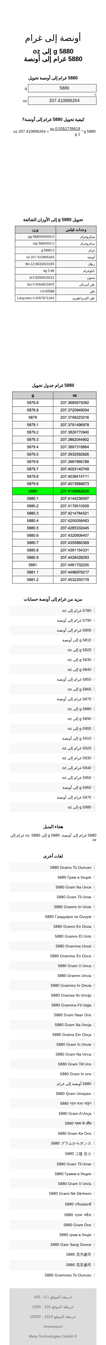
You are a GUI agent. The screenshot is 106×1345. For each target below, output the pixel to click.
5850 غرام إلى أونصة (74, 679)
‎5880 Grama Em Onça (71, 1034)
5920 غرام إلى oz (76, 748)
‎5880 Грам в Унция (74, 877)
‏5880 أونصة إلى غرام (74, 1084)
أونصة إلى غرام (53, 38)
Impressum (53, 1326)
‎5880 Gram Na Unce (73, 887)
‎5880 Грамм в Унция (73, 1174)
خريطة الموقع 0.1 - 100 (53, 1297)
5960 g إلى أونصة (76, 787)
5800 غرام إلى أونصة (74, 630)
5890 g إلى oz (79, 718)
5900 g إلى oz (79, 728)
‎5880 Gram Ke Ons (74, 1133)
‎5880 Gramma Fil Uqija (71, 1005)
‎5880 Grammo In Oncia (71, 985)
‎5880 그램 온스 (78, 1153)
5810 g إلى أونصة (76, 640)
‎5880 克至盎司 (78, 1265)
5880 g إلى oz (79, 709)
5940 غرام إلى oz (76, 768)
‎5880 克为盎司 (78, 1254)
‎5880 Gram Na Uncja (73, 1025)
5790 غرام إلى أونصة (74, 620)
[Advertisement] (53, 13)
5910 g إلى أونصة (76, 738)
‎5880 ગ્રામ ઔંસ (77, 1215)
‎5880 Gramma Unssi (73, 946)
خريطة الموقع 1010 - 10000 (53, 1316)
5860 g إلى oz (79, 689)
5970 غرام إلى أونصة (74, 797)
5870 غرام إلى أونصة (74, 699)
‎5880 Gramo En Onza (72, 926)
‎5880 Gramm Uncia (74, 975)
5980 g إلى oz (79, 807)
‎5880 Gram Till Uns (74, 1064)
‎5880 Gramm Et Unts (73, 936)
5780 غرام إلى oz (76, 610)
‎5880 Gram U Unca (74, 966)
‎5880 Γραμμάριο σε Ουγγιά (68, 916)
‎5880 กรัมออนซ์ (78, 1204)
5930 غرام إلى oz (76, 758)
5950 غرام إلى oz (76, 777)
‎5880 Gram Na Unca (73, 1054)
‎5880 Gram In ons (75, 1074)
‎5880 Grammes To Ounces (68, 1275)
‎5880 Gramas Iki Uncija (71, 995)
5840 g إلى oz (79, 669)
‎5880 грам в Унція (75, 1235)
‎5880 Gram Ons (77, 1225)
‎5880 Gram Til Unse (74, 897)
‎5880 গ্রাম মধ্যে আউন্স (75, 1103)
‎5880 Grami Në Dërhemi (70, 1193)
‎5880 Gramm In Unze (72, 907)
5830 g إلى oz (79, 659)
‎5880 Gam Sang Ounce (71, 1244)
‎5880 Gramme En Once (70, 956)
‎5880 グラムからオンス (71, 1143)
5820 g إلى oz (79, 650)
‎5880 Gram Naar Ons (72, 1015)
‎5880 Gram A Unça (75, 1113)
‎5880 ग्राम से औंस (78, 1123)
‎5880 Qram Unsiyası (73, 1093)
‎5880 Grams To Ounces (70, 867)
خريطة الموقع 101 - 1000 (53, 1307)
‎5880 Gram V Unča (74, 1183)
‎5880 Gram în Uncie (74, 1044)
